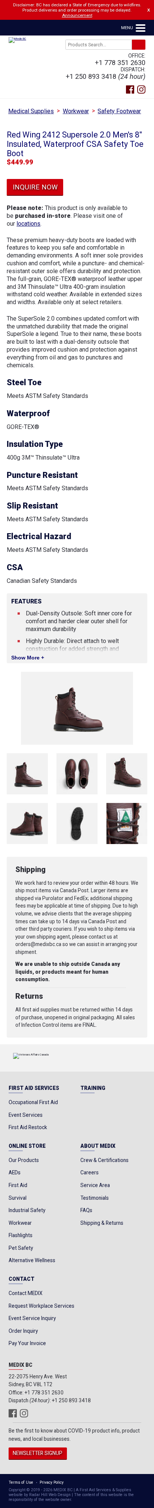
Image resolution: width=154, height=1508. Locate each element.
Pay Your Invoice (27, 1343)
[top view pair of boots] (77, 773)
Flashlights (21, 1235)
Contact (21, 1279)
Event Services (26, 1115)
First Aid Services (34, 1088)
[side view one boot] (27, 773)
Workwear (76, 111)
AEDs (15, 1172)
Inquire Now (35, 187)
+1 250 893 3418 (91, 76)
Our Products (24, 1160)
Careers (89, 1172)
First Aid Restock (28, 1127)
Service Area (95, 1185)
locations (28, 223)
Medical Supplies (31, 111)
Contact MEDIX (26, 1293)
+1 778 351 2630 (120, 63)
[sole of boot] (77, 823)
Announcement (77, 15)
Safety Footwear (119, 111)
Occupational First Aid (33, 1102)
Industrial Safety (27, 1210)
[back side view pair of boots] (27, 823)
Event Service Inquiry (32, 1318)
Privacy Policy (52, 1482)
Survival (18, 1198)
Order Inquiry (23, 1331)
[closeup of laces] (126, 823)
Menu (127, 27)
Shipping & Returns (101, 1223)
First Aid (18, 1185)
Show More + (27, 658)
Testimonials (94, 1198)
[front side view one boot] (126, 773)
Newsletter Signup (37, 1453)
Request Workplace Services (41, 1306)
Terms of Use (21, 1482)
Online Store (27, 1146)
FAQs (86, 1210)
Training (92, 1088)
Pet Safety (21, 1248)
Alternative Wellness (32, 1260)
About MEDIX (98, 1146)
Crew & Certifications (104, 1160)
